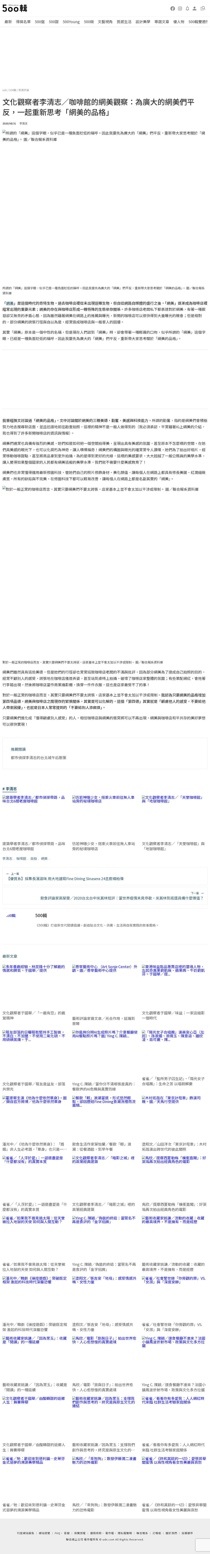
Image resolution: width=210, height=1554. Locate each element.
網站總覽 (44, 1533)
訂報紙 (157, 1533)
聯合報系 (142, 1533)
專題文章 (161, 21)
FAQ (57, 1533)
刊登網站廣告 (25, 1533)
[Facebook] (172, 8)
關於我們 (171, 1533)
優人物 (178, 21)
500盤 (40, 21)
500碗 (89, 21)
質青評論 (23, 90)
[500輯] (15, 8)
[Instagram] (180, 8)
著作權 (109, 1533)
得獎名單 (23, 21)
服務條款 (96, 1533)
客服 (67, 1533)
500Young (71, 21)
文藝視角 (105, 21)
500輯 (13, 90)
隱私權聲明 (125, 1533)
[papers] (187, 8)
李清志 (7, 858)
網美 (44, 858)
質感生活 (124, 21)
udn (5, 90)
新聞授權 (80, 1533)
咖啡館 (21, 858)
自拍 (33, 858)
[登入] (194, 8)
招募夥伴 (187, 1533)
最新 (8, 21)
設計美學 (143, 21)
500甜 (54, 21)
